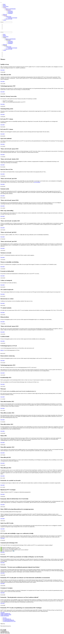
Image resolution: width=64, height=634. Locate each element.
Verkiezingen (8, 9)
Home (4, 4)
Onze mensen (5, 6)
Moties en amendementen (11, 8)
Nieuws (4, 5)
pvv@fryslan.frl (37, 182)
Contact (4, 19)
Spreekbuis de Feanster (12, 17)
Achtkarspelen (8, 16)
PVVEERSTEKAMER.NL (8, 620)
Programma (10, 11)
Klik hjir (2, 350)
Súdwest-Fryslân (9, 18)
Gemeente (5, 15)
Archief (4, 7)
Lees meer (2, 69)
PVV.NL (5, 617)
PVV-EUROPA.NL (7, 619)
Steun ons (5, 14)
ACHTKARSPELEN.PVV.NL (9, 621)
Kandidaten (10, 13)
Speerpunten (10, 12)
